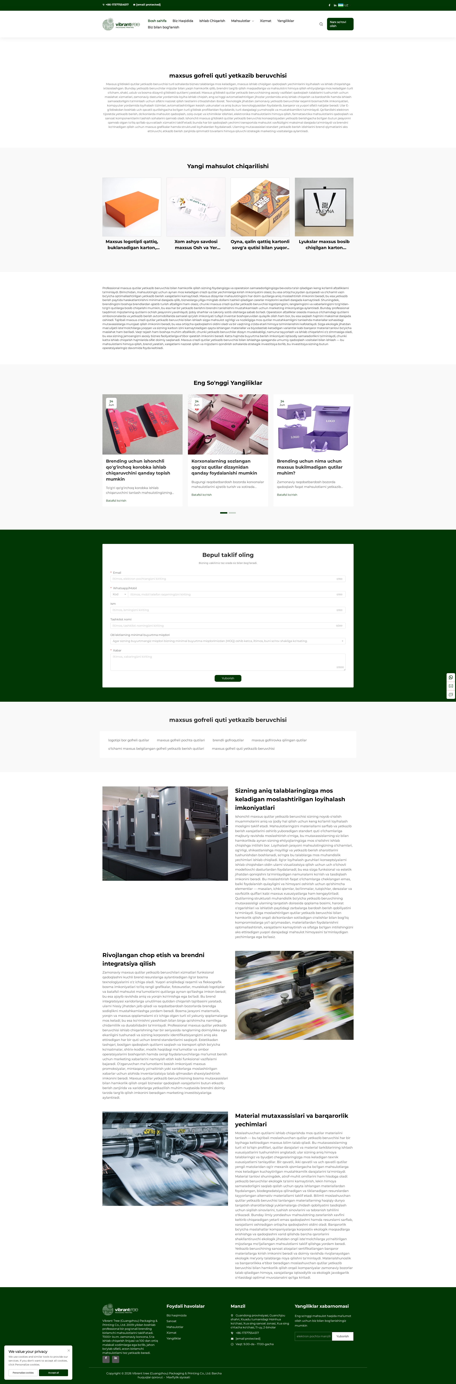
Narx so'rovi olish (338, 24)
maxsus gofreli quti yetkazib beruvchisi (243, 749)
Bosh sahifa (157, 21)
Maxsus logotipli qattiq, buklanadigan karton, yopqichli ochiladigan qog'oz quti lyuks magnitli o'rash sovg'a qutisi (132, 245)
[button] (223, 513)
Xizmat (265, 21)
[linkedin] (335, 5)
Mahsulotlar (240, 21)
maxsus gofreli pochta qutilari (181, 740)
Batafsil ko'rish (116, 500)
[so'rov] (451, 694)
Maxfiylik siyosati (178, 1377)
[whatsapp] (451, 677)
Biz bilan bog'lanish (163, 27)
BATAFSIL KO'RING (132, 207)
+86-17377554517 (117, 4)
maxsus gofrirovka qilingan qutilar (279, 740)
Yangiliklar (285, 21)
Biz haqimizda (176, 1315)
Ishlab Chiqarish (212, 21)
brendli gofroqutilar (228, 740)
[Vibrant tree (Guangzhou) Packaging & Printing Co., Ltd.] (121, 24)
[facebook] (329, 5)
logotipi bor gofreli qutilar (128, 740)
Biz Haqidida (183, 21)
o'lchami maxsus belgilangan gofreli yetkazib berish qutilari (156, 749)
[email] (451, 686)
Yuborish (228, 678)
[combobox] (119, 594)
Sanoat (172, 1321)
